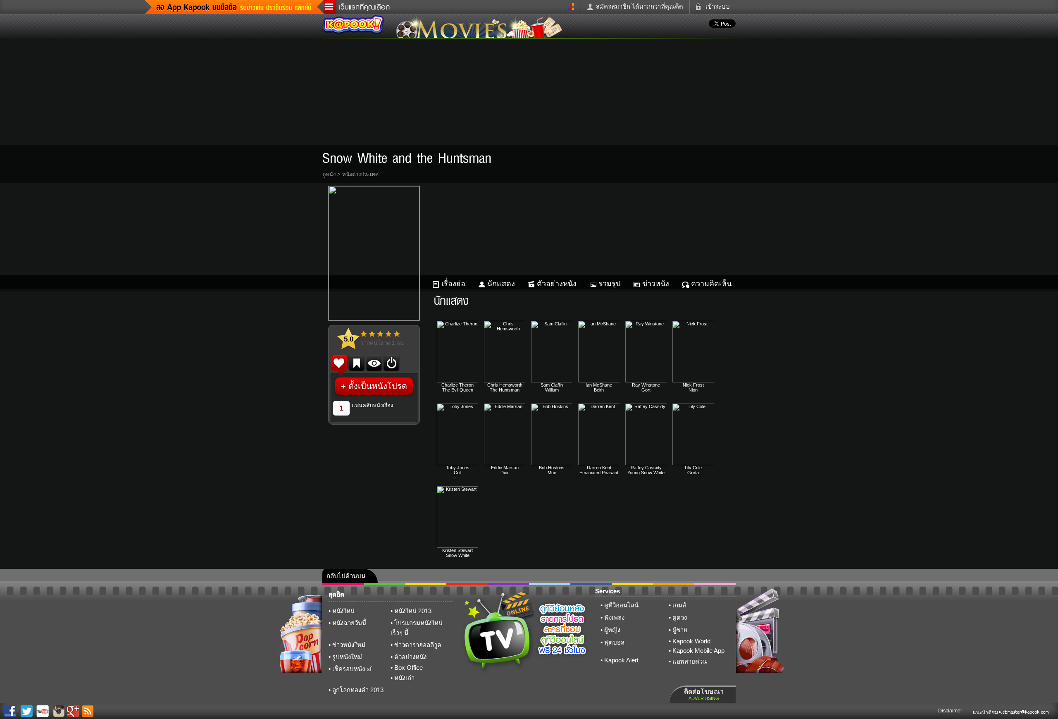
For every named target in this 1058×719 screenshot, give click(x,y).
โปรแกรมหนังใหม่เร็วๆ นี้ (417, 627)
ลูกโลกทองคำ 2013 (358, 689)
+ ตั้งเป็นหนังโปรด (374, 386)
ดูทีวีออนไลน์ (621, 605)
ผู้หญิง (612, 629)
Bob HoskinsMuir (552, 470)
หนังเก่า (404, 677)
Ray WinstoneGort (646, 387)
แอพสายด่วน (689, 661)
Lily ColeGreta (693, 470)
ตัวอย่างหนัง (557, 283)
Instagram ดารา (549, 584)
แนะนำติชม (986, 712)
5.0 (348, 339)
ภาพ (384, 584)
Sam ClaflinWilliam (552, 387)
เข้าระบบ (717, 6)
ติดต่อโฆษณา (704, 694)
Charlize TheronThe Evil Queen (457, 387)
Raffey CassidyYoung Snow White (646, 470)
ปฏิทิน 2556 (425, 584)
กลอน (591, 584)
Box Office (408, 667)
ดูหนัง (329, 174)
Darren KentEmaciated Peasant (598, 470)
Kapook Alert (621, 660)
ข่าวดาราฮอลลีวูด (417, 644)
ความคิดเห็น (711, 283)
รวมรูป (609, 283)
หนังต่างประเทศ (360, 174)
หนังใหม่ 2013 (412, 610)
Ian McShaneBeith (599, 387)
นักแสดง (501, 283)
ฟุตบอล (614, 642)
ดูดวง (679, 617)
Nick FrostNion (693, 387)
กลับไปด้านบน (345, 575)
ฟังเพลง (614, 617)
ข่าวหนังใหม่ (348, 644)
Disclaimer (950, 711)
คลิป (343, 584)
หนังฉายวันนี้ (349, 622)
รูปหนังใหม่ (347, 656)
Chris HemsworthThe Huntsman (504, 387)
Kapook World (691, 641)
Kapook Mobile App (698, 650)
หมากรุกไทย (673, 584)
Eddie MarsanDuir (505, 470)
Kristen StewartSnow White (457, 553)
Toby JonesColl (457, 470)
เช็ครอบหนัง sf (352, 668)
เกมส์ (679, 605)
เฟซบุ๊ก (467, 584)
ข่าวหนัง (655, 283)
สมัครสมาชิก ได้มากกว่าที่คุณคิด (639, 6)
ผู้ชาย (679, 629)
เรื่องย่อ (453, 283)
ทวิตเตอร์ (508, 584)
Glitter (715, 584)
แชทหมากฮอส (632, 584)
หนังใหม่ (343, 610)
